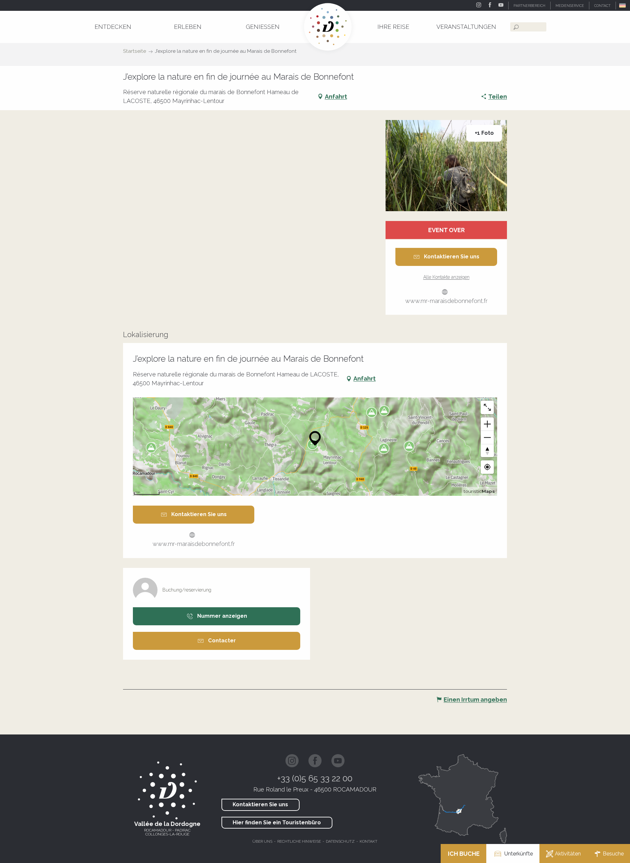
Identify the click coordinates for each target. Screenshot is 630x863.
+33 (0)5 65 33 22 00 (314, 778)
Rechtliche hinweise (299, 841)
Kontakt (368, 841)
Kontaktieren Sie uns (260, 804)
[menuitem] (113, 27)
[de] (623, 5)
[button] (623, 5)
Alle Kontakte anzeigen (446, 277)
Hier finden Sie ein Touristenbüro (277, 822)
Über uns (262, 841)
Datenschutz (340, 841)
